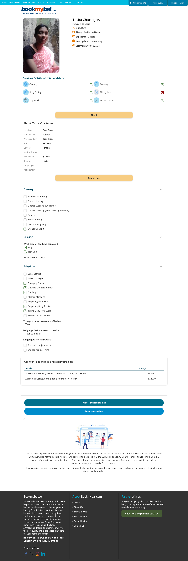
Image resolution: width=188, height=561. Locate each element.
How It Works (14, 2)
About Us (78, 507)
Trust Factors (52, 2)
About (94, 115)
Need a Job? (158, 3)
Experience (94, 178)
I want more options (94, 411)
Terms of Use (80, 511)
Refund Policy (80, 521)
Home (3, 2)
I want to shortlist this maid (94, 402)
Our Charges (65, 2)
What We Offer (29, 2)
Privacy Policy (80, 516)
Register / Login (177, 3)
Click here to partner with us (141, 513)
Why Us (41, 2)
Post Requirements (138, 3)
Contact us (78, 2)
